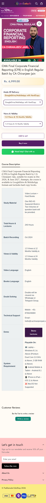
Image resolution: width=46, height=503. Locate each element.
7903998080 (27, 15)
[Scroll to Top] (41, 490)
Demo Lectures (33, 332)
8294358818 (14, 15)
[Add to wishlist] (39, 23)
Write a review (23, 418)
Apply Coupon (41, 10)
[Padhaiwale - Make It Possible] (23, 3)
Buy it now (23, 143)
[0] (41, 3)
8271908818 (40, 15)
